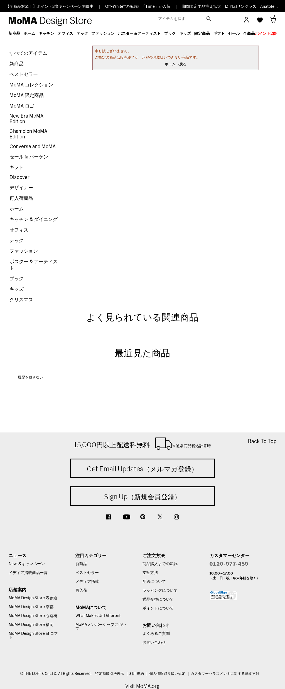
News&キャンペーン (27, 564)
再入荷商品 (21, 198)
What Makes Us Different (98, 616)
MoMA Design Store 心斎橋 (33, 616)
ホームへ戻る (175, 64)
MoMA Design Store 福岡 (31, 625)
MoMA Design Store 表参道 (33, 598)
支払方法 (150, 573)
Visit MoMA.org (142, 686)
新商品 (16, 63)
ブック (16, 278)
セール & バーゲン (28, 157)
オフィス (18, 230)
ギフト (16, 167)
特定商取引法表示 (109, 674)
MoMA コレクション (31, 85)
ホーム (16, 209)
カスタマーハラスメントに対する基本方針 (225, 674)
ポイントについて (158, 608)
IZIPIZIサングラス (240, 7)
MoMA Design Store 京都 (31, 607)
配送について (154, 582)
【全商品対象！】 (21, 7)
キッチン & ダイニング (33, 219)
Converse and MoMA (32, 146)
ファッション (23, 251)
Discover (19, 177)
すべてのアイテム (28, 53)
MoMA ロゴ (21, 106)
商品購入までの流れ (160, 564)
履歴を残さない (30, 377)
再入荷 (81, 591)
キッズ (16, 289)
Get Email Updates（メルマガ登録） (142, 469)
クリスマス (21, 299)
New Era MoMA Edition (26, 119)
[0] (271, 22)
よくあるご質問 (156, 634)
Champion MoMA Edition (28, 134)
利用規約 (136, 674)
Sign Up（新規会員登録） (142, 497)
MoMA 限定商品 (26, 95)
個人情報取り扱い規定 (167, 674)
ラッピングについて (160, 591)
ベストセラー (23, 74)
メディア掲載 (87, 582)
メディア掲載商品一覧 (28, 573)
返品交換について (158, 599)
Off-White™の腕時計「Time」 (132, 7)
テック (16, 240)
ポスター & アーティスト (33, 264)
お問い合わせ (154, 643)
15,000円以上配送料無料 (142, 445)
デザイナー (21, 187)
